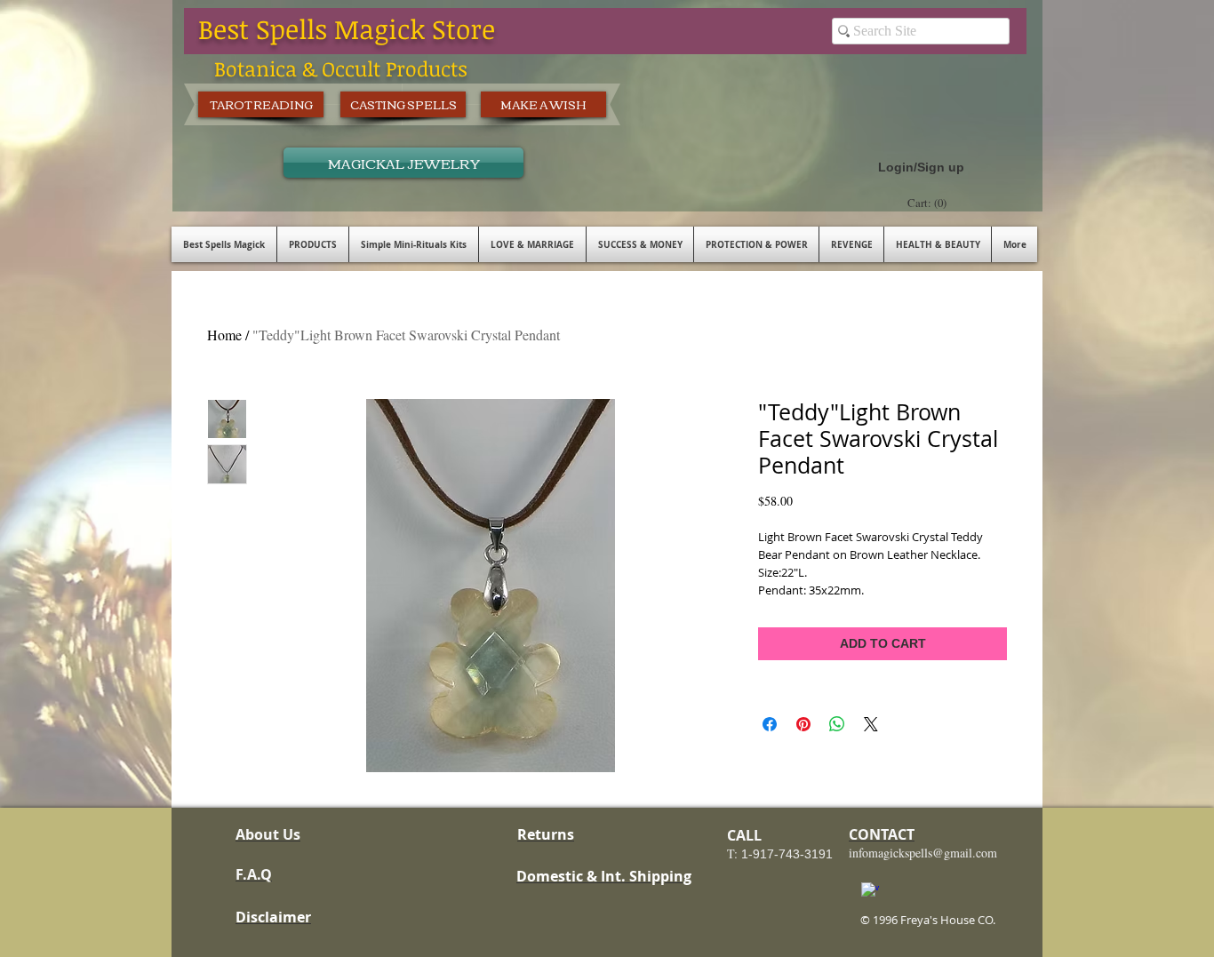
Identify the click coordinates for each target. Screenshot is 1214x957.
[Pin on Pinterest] (803, 724)
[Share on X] (871, 724)
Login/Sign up (921, 167)
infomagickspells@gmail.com (923, 852)
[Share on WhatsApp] (837, 724)
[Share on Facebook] (769, 724)
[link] (929, 203)
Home (224, 334)
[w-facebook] (870, 891)
